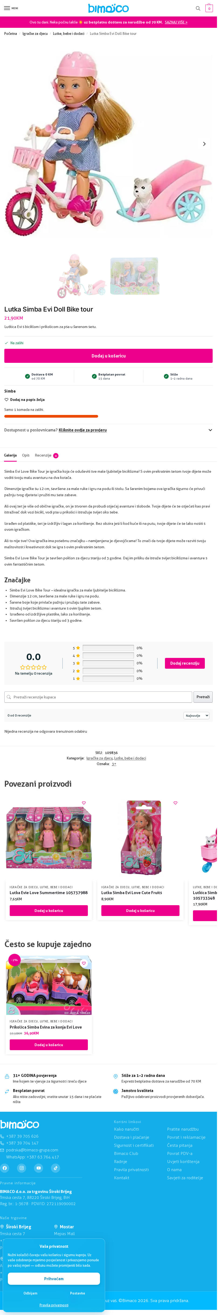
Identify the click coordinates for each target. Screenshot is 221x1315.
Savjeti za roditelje (185, 1177)
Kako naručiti (126, 1129)
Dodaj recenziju (184, 663)
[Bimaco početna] (19, 1124)
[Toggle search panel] (198, 8)
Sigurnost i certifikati (134, 1145)
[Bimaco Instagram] (21, 1168)
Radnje (120, 1161)
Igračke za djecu (35, 33)
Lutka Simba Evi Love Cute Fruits (131, 892)
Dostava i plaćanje (131, 1137)
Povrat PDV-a (179, 1153)
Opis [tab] (25, 455)
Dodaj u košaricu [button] (48, 910)
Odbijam (30, 1293)
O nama (174, 1169)
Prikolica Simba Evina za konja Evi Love (46, 1027)
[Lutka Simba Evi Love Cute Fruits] (140, 838)
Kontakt (121, 1177)
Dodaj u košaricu (109, 356)
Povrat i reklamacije (186, 1137)
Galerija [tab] (10, 455)
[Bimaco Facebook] (4, 1168)
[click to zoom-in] (108, 144)
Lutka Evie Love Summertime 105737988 (49, 892)
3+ (114, 764)
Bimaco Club (126, 1153)
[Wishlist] (84, 803)
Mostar (67, 1226)
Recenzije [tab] (46, 455)
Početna (10, 33)
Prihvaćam (54, 1278)
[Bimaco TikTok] (55, 1168)
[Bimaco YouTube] (38, 1168)
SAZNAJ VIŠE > (176, 22)
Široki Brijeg (18, 1226)
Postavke (77, 1293)
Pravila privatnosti (54, 1305)
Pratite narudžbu (183, 1129)
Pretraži (203, 697)
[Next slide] (204, 144)
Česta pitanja (179, 1145)
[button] (208, 8)
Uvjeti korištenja (183, 1161)
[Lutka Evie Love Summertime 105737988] (49, 838)
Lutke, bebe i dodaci (68, 33)
